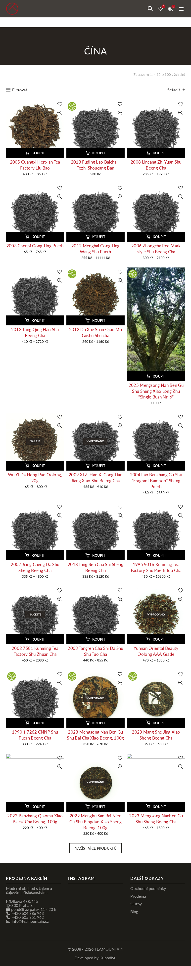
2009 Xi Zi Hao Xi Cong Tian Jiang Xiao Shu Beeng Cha (95, 477)
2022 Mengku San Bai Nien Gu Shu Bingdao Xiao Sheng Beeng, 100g (95, 822)
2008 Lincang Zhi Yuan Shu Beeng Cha (156, 165)
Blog (134, 911)
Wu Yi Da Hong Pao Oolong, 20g (35, 477)
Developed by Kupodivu (95, 958)
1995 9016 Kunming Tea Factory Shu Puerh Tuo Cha (156, 567)
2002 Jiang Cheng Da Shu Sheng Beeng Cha (35, 567)
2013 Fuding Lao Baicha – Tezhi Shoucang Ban (95, 165)
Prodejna (138, 896)
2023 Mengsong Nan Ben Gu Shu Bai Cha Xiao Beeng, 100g (95, 735)
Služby (136, 904)
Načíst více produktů (95, 848)
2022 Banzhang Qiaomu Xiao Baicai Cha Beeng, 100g (35, 819)
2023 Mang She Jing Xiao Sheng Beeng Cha (156, 735)
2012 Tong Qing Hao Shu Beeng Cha (35, 332)
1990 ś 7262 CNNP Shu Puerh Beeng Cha (35, 735)
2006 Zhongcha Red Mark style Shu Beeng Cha (156, 249)
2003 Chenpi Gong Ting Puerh (35, 246)
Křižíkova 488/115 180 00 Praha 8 (22, 903)
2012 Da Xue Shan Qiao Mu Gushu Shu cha (95, 332)
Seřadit (173, 89)
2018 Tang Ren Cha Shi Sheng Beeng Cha (95, 567)
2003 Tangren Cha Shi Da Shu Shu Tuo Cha (95, 651)
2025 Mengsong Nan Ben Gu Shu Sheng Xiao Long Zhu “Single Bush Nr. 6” (156, 391)
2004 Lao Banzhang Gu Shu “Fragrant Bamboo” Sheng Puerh (156, 480)
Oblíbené (163, 6)
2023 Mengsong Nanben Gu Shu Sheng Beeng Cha (156, 819)
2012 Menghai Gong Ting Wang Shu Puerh (95, 249)
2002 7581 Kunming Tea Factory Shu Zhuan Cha (35, 651)
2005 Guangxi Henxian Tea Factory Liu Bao (35, 165)
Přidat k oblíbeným (59, 104)
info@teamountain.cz (30, 921)
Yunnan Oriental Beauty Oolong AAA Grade (156, 651)
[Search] (150, 8)
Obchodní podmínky (148, 888)
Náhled (59, 113)
